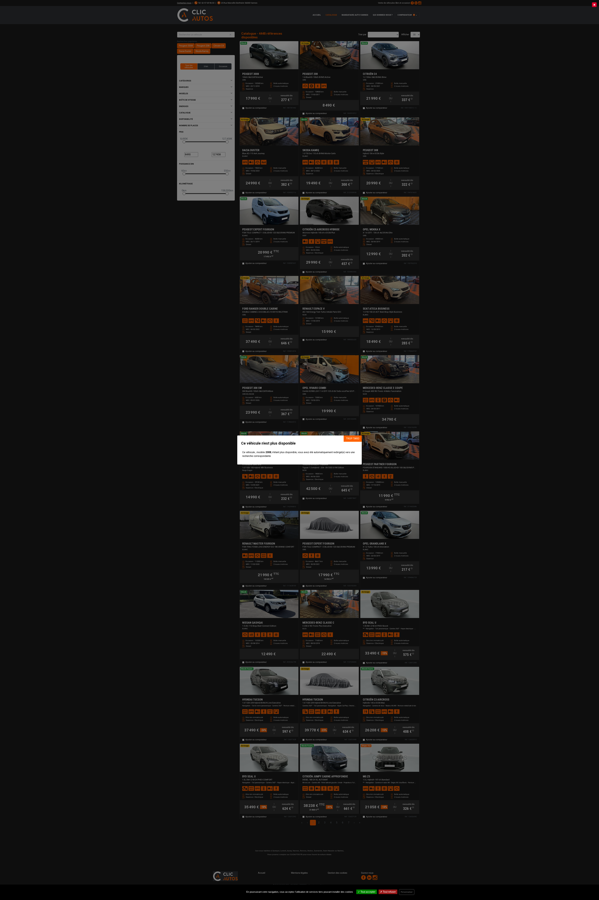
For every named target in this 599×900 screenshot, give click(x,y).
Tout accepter (367, 891)
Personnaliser (407, 892)
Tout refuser (389, 891)
